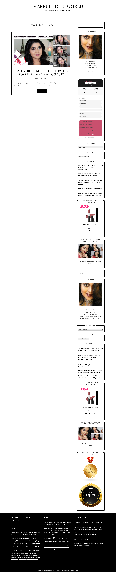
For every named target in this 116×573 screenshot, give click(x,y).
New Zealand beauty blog (62, 545)
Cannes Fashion (14, 536)
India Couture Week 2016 (25, 538)
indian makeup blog (33, 541)
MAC (38, 543)
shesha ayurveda (15, 561)
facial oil (37, 536)
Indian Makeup (23, 541)
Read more (42, 90)
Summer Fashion (24, 561)
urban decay (67, 551)
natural (30, 555)
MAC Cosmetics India (30, 546)
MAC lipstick (58, 538)
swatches (33, 561)
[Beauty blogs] (90, 468)
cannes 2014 (19, 534)
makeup (13, 553)
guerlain (16, 538)
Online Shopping (23, 559)
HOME (23, 17)
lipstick (13, 543)
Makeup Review (27, 553)
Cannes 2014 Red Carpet (35, 534)
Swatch (28, 561)
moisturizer (13, 555)
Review (36, 559)
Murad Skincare (20, 555)
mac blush (13, 546)
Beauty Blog (33, 532)
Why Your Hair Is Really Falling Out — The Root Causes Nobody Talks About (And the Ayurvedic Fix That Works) (89, 175)
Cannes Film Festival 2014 (23, 536)
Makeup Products (20, 553)
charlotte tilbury (31, 536)
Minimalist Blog (65, 570)
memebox (33, 553)
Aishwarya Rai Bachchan (16, 532)
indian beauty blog (50, 530)
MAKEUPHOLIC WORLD (58, 6)
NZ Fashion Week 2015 (23, 557)
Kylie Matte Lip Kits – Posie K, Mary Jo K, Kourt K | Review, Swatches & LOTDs (42, 72)
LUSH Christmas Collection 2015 (23, 543)
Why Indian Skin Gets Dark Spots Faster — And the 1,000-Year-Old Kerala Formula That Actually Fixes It (90, 167)
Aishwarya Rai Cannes (25, 532)
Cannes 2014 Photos (26, 534)
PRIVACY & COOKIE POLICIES (86, 17)
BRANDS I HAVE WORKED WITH (65, 17)
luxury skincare (33, 543)
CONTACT (38, 17)
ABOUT (30, 17)
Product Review (31, 559)
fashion (12, 538)
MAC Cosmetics (20, 546)
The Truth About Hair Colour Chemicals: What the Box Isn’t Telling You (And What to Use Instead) (90, 182)
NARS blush (26, 555)
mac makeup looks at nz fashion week (29, 550)
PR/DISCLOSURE (48, 17)
